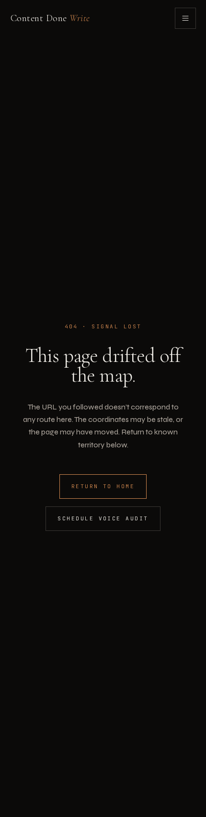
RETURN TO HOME (103, 486)
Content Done (50, 18)
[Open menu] (185, 18)
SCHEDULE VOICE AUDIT (102, 518)
